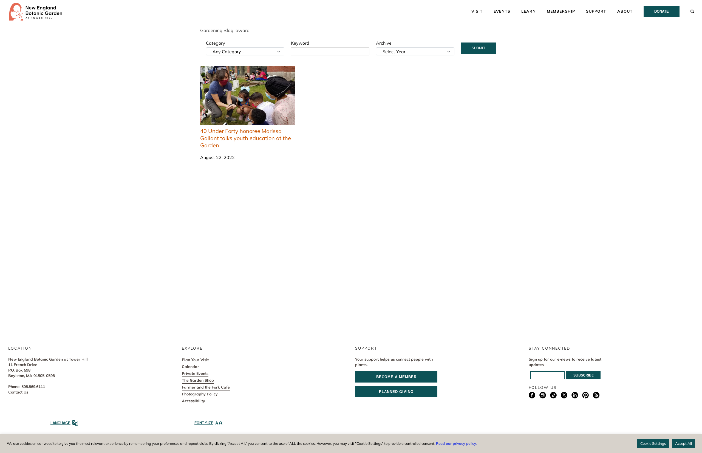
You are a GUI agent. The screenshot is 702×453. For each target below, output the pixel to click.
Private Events (195, 373)
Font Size (208, 423)
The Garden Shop (198, 380)
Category (215, 43)
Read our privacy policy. (456, 443)
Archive (384, 43)
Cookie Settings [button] (653, 443)
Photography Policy (200, 394)
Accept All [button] (683, 443)
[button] (692, 11)
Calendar (190, 366)
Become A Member (396, 377)
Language (60, 423)
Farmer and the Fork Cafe (206, 387)
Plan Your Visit (195, 359)
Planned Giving (396, 392)
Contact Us (18, 392)
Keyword (300, 43)
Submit (478, 48)
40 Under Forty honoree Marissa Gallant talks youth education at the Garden (245, 138)
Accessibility (193, 400)
